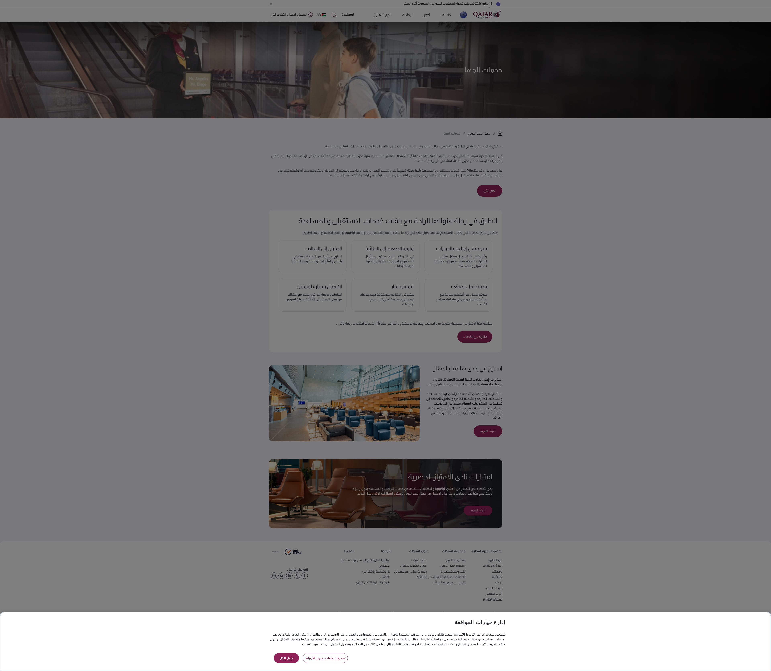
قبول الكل (286, 658)
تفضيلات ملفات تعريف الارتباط (325, 658)
